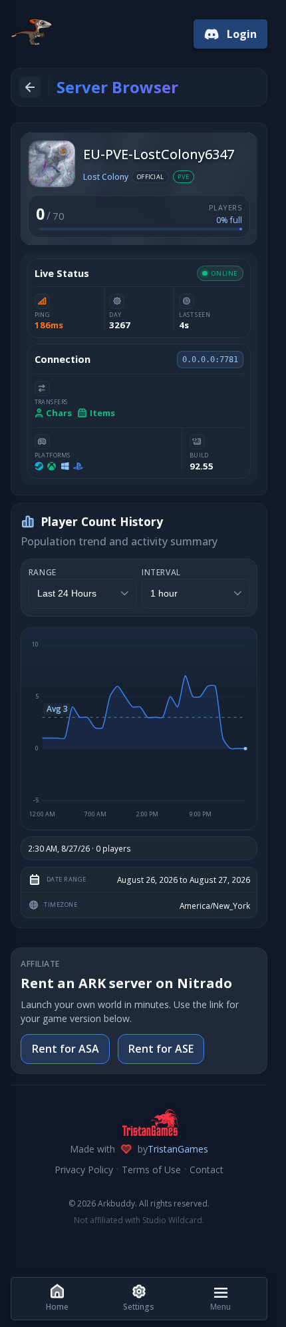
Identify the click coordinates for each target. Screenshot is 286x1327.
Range (43, 572)
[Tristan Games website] (139, 1123)
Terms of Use (151, 1169)
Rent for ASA (65, 1048)
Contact (206, 1169)
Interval (161, 572)
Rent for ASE (161, 1048)
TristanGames (178, 1149)
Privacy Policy (84, 1169)
